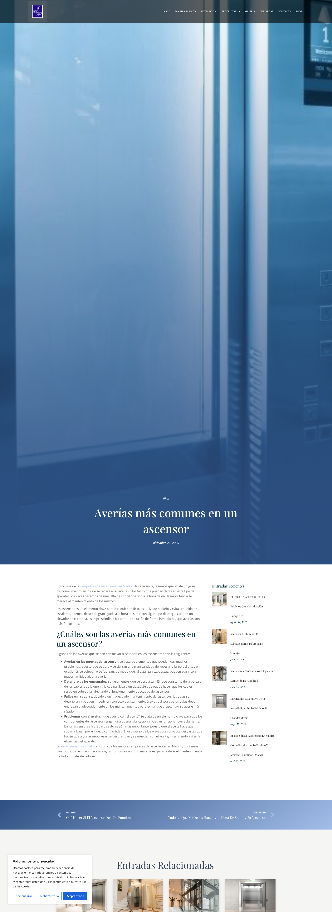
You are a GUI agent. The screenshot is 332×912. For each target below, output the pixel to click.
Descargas (266, 11)
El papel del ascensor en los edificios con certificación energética (247, 606)
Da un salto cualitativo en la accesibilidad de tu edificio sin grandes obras (249, 708)
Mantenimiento (185, 11)
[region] (50, 879)
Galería (250, 11)
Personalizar (24, 896)
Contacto (284, 11)
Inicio (166, 11)
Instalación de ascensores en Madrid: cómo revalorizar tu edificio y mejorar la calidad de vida (252, 745)
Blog (298, 11)
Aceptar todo (75, 896)
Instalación (208, 11)
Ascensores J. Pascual (76, 746)
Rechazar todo (49, 896)
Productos (229, 11)
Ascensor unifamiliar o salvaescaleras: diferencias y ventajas (247, 643)
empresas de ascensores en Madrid (107, 586)
